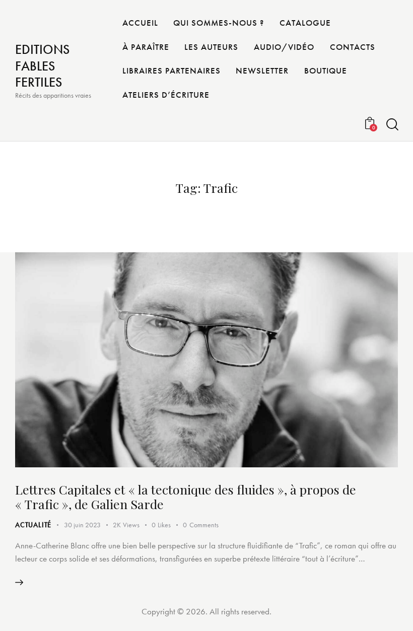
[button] (167, 525)
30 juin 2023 (82, 524)
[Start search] (391, 124)
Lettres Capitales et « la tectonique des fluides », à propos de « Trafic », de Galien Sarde (185, 496)
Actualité (33, 524)
